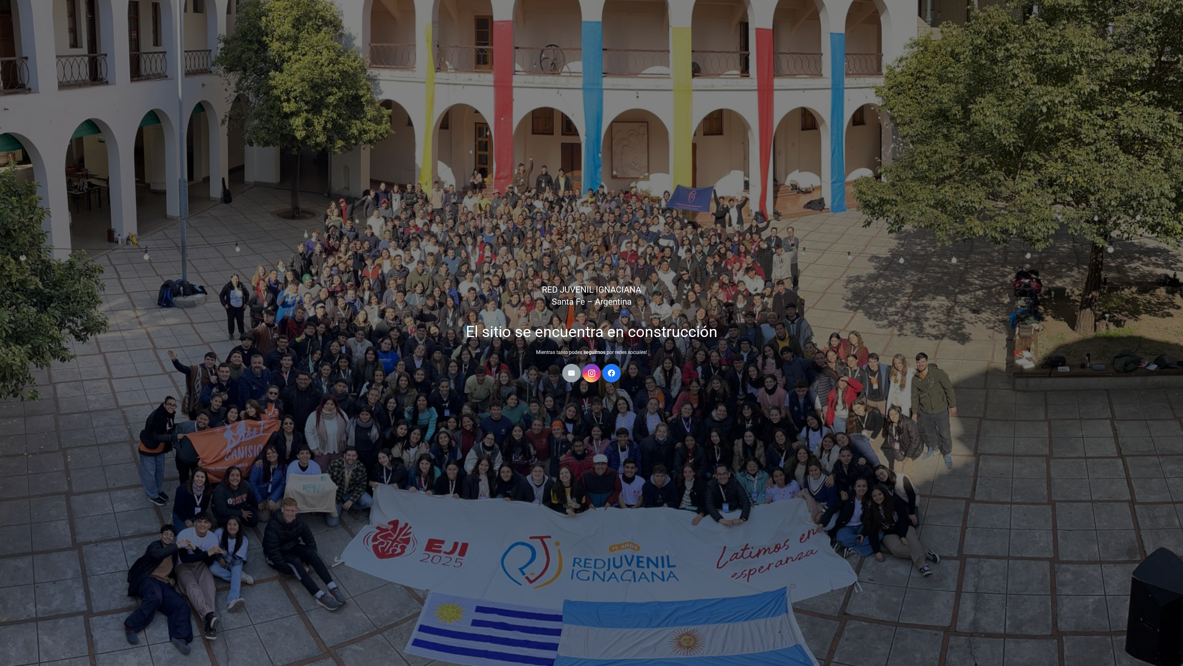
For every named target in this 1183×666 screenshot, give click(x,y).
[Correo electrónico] (571, 373)
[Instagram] (591, 373)
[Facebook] (611, 373)
